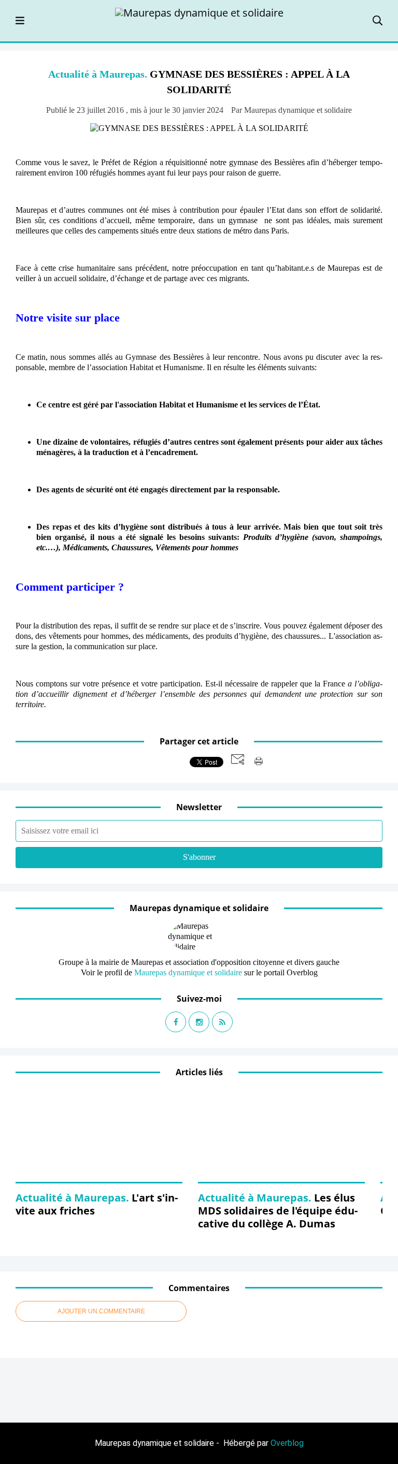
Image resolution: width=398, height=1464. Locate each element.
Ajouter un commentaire (101, 1311)
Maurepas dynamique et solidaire (188, 972)
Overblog (287, 1443)
